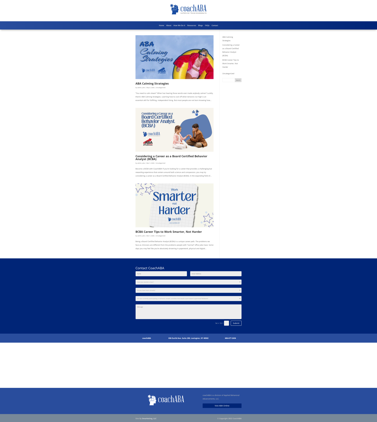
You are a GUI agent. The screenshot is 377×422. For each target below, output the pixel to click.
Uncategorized (160, 87)
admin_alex (141, 87)
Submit (236, 323)
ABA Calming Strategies (152, 83)
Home (161, 26)
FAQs (207, 26)
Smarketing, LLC (149, 418)
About (168, 26)
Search (238, 80)
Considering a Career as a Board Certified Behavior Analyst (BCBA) (171, 157)
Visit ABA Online (222, 405)
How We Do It (179, 26)
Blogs (200, 26)
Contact (215, 26)
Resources (191, 26)
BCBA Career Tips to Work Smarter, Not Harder (168, 232)
